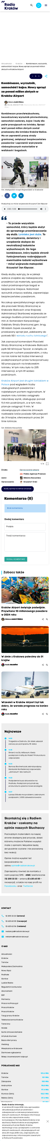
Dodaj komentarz (16, 559)
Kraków (19, 64)
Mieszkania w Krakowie (11, 1049)
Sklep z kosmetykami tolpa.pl (14, 1057)
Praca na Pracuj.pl (9, 1003)
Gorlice (4, 979)
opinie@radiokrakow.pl (23, 866)
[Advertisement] (25, 37)
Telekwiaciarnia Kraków (12, 1020)
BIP (2, 995)
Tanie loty (5, 1024)
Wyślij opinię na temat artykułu (17, 489)
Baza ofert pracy (9, 1040)
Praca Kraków (7, 1008)
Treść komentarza (15, 536)
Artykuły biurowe (9, 1036)
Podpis (9, 527)
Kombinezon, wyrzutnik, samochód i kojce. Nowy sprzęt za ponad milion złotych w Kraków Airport (24, 67)
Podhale (5, 975)
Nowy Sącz (6, 971)
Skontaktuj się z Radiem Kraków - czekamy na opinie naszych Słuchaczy (24, 823)
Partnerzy (5, 999)
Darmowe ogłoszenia (11, 1053)
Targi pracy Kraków (10, 1016)
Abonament (6, 991)
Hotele (4, 1028)
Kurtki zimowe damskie (11, 1032)
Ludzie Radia (7, 983)
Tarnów (4, 962)
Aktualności (6, 64)
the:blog (5, 1044)
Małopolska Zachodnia (11, 967)
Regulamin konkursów (11, 987)
